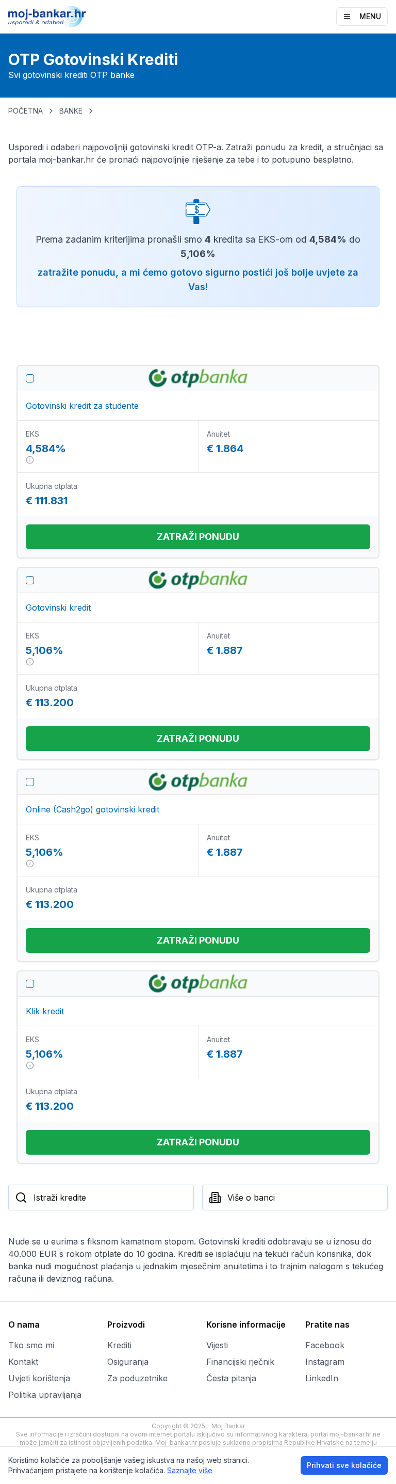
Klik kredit (45, 1011)
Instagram (324, 1362)
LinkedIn (321, 1378)
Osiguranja (127, 1362)
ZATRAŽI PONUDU (198, 536)
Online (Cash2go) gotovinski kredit (92, 809)
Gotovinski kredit (58, 607)
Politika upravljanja (44, 1395)
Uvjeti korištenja (39, 1378)
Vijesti (217, 1345)
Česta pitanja (231, 1378)
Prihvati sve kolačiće (344, 1465)
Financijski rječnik (240, 1362)
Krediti (119, 1345)
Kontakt (23, 1362)
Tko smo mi (31, 1345)
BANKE (70, 110)
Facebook (324, 1345)
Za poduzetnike (137, 1378)
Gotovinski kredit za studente (82, 406)
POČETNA (25, 110)
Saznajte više (189, 1470)
